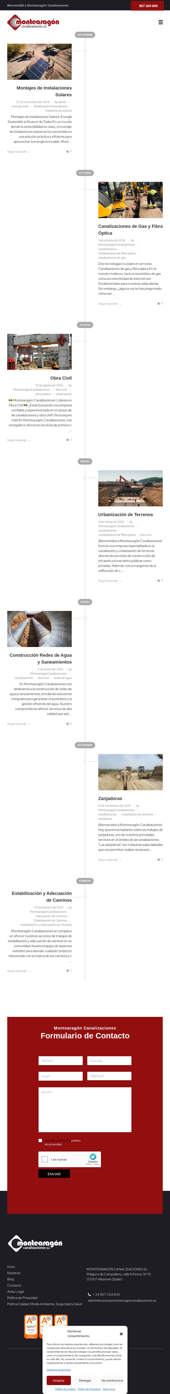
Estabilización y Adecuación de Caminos (46, 925)
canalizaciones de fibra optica (116, 253)
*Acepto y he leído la (62, 1142)
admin (62, 102)
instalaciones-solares (58, 110)
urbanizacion (64, 394)
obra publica (43, 394)
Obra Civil (61, 378)
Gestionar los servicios (58, 1369)
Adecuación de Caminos (51, 916)
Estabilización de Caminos (50, 920)
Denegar (85, 1380)
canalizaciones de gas (111, 257)
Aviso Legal (109, 1389)
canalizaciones (107, 249)
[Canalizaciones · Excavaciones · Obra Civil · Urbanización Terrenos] (33, 22)
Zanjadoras (110, 798)
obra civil (61, 389)
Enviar (54, 1174)
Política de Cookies (65, 1389)
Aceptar (58, 1380)
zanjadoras (105, 819)
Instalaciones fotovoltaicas (50, 106)
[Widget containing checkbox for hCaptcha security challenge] (69, 1159)
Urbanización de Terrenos (125, 514)
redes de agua (63, 678)
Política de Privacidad (89, 1389)
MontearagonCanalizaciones (116, 244)
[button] (121, 1334)
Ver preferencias (112, 1380)
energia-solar (20, 106)
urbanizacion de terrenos (137, 814)
